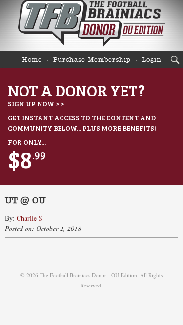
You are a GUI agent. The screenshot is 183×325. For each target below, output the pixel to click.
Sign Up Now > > (36, 103)
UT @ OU (25, 200)
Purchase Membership (92, 60)
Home (32, 60)
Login (152, 60)
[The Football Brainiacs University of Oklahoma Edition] (91, 25)
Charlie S (29, 218)
